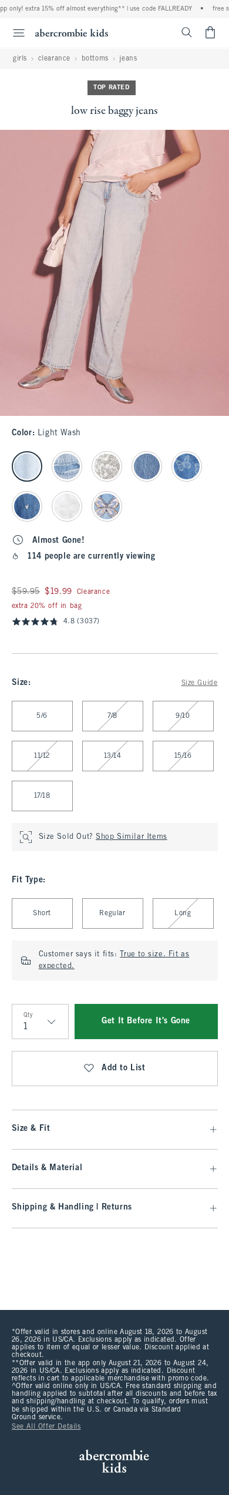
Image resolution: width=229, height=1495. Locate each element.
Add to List (124, 1068)
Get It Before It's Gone (146, 1021)
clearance (54, 58)
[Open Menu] (14, 33)
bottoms (95, 58)
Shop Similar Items (131, 837)
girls (20, 58)
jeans (128, 58)
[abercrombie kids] (71, 33)
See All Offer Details (46, 1426)
